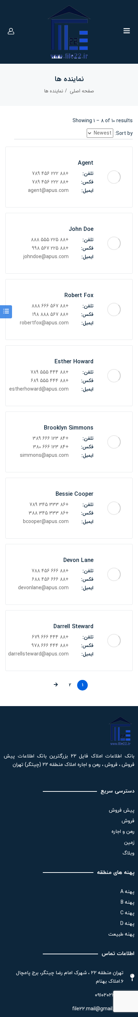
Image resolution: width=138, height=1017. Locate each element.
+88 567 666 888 (50, 306)
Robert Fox (78, 295)
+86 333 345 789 (49, 504)
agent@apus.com (48, 190)
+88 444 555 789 (49, 372)
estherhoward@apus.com (39, 389)
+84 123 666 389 (51, 438)
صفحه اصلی (82, 91)
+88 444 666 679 (50, 637)
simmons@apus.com (44, 455)
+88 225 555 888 (50, 240)
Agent (85, 163)
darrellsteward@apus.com (39, 654)
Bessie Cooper (74, 494)
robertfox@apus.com (44, 323)
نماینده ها (53, 91)
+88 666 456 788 (50, 571)
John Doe (81, 229)
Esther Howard (73, 361)
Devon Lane (78, 560)
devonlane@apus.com (43, 588)
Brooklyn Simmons (68, 428)
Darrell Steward (73, 626)
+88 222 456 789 (50, 173)
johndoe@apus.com (46, 257)
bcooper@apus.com (46, 521)
